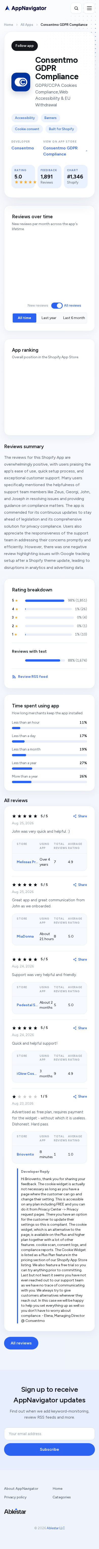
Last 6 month (74, 318)
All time (24, 318)
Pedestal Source (31, 1005)
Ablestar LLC (56, 1528)
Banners (50, 118)
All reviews (72, 305)
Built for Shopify (61, 129)
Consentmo (22, 148)
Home (8, 25)
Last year (49, 318)
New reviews (37, 305)
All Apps (27, 25)
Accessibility (25, 118)
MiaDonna (25, 936)
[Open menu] (89, 8)
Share (82, 816)
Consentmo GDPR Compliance (60, 151)
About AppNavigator (21, 1488)
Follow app (24, 46)
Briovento (25, 1154)
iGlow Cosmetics (31, 1073)
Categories (62, 1497)
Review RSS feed (33, 676)
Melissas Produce (31, 862)
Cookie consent (27, 129)
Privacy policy (15, 1497)
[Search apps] (76, 8)
